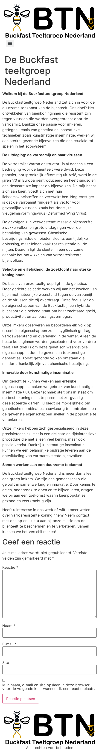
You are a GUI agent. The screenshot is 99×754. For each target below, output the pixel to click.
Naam (8, 625)
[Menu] (10, 43)
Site (5, 662)
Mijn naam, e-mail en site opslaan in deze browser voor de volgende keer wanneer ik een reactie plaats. (48, 686)
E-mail (9, 644)
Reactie (10, 567)
